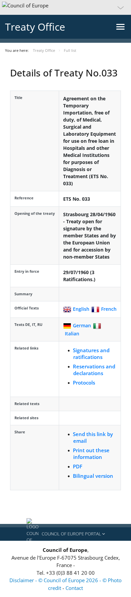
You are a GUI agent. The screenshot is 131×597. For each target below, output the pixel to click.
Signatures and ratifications (91, 353)
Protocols (84, 382)
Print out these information (91, 453)
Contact (74, 588)
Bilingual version (93, 475)
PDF (77, 466)
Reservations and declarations (94, 369)
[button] (65, 7)
